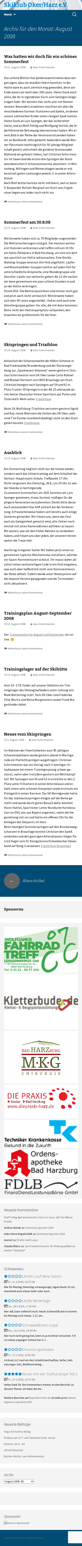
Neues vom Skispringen (27, 734)
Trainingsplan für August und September (37, 635)
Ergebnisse (43, 399)
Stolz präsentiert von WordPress (23, 1538)
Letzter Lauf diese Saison (42, 1276)
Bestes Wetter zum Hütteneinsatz (24, 1456)
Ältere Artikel (26, 880)
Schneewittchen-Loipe (40, 1325)
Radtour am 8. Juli (14, 1444)
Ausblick (13, 452)
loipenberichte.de (40, 1398)
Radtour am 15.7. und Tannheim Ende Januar (30, 1438)
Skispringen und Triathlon (31, 344)
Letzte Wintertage (36, 1300)
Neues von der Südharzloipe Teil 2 (49, 1373)
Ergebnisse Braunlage (56, 846)
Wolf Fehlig (10, 1217)
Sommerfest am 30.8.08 (27, 222)
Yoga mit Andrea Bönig (17, 1431)
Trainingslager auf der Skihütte (35, 669)
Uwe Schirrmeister (44, 67)
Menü (8, 14)
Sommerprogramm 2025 (39, 1227)
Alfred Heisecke (13, 1450)
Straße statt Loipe (27, 1240)
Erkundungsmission (38, 1349)
